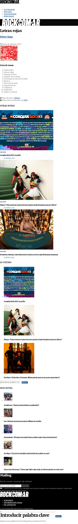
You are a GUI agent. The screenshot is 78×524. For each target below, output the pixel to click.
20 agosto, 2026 (9, 158)
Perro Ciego (6, 36)
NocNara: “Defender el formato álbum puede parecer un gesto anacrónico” (32, 377)
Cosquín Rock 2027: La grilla (10, 155)
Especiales (9, 16)
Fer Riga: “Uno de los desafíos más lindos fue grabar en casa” (27, 453)
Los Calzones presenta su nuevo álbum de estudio (22, 421)
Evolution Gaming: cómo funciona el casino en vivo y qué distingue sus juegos (29, 254)
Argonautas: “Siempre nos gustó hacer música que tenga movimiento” (30, 437)
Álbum (17, 98)
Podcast (8, 12)
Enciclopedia (10, 14)
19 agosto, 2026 (9, 207)
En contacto (10, 505)
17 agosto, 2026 (9, 257)
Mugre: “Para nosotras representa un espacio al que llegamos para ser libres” (28, 205)
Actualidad (9, 10)
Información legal (13, 503)
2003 (25, 100)
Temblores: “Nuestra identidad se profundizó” (21, 405)
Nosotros (8, 500)
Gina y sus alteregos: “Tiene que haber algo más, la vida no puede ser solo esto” (34, 469)
